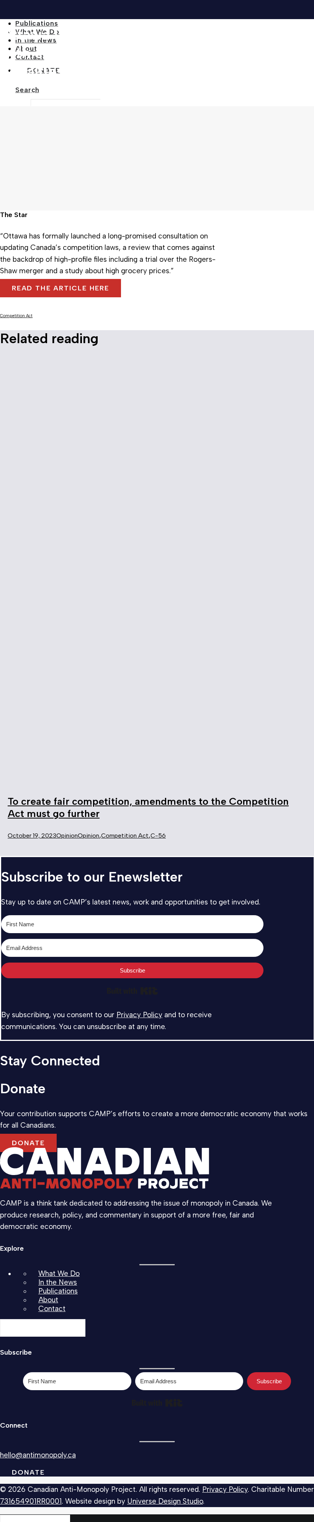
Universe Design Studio (165, 1501)
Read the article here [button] (60, 288)
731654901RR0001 (31, 1501)
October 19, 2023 (32, 835)
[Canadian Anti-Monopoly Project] (157, 7)
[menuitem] (164, 23)
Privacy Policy (139, 1014)
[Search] (42, 1327)
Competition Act (16, 315)
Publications (36, 23)
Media (68, 94)
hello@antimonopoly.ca (38, 1455)
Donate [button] (28, 1143)
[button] (27, 90)
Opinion (67, 835)
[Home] (104, 1169)
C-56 (158, 835)
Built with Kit (132, 991)
